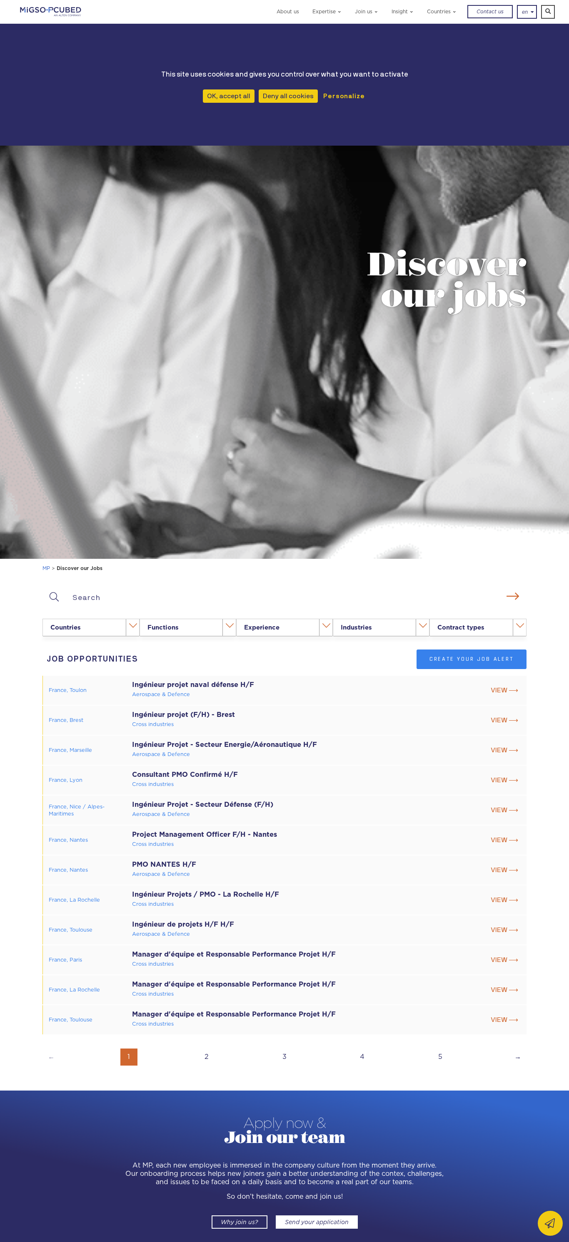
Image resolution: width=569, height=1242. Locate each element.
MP (46, 568)
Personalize (344, 96)
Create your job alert (471, 659)
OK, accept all (228, 96)
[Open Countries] (455, 11)
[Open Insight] (412, 11)
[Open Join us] (376, 11)
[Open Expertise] (340, 11)
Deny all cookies (288, 96)
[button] (548, 12)
